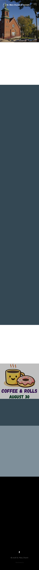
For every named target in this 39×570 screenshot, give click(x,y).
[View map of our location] (19, 521)
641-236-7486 (19, 515)
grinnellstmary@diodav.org (19, 498)
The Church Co (20, 562)
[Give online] (19, 537)
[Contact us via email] (19, 487)
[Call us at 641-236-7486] (19, 504)
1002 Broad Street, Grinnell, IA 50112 (19, 532)
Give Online (19, 548)
